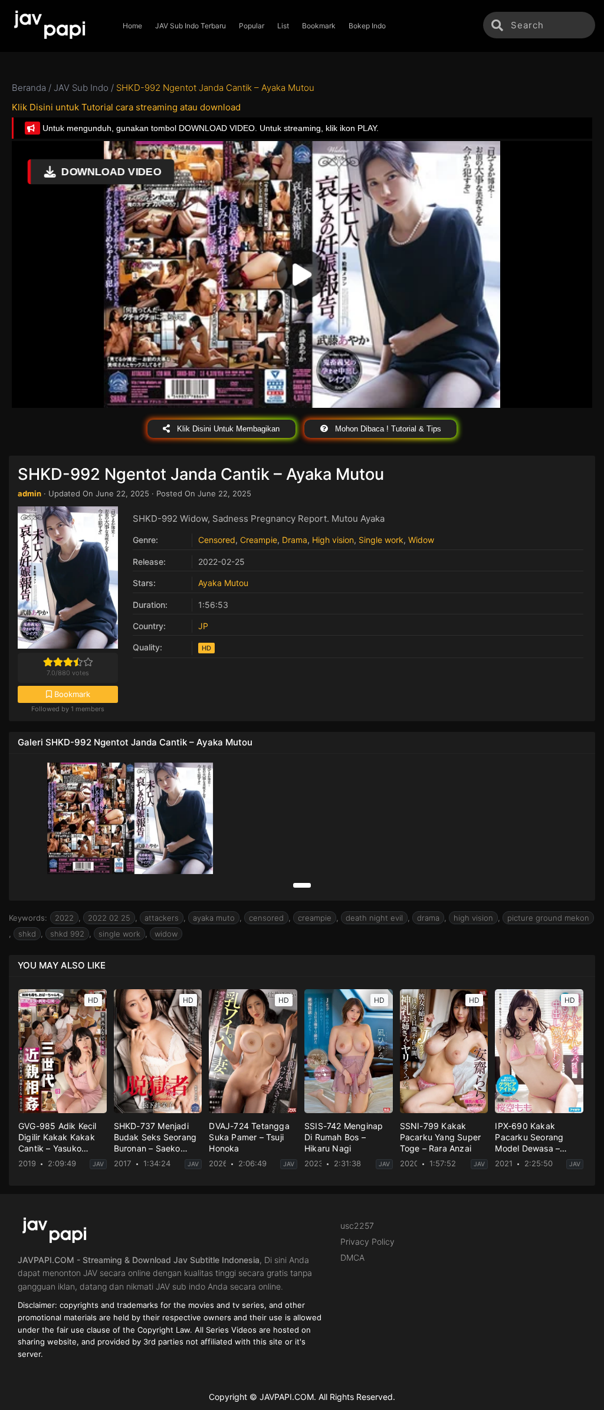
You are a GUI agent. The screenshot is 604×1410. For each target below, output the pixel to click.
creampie (314, 917)
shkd (27, 933)
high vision (473, 917)
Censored (216, 540)
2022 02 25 (109, 917)
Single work (381, 540)
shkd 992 (67, 933)
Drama (294, 540)
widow (166, 933)
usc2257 (357, 1226)
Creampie (258, 540)
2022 (64, 917)
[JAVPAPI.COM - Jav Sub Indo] (58, 26)
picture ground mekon (548, 917)
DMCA (352, 1257)
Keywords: (28, 917)
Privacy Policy (367, 1241)
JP (203, 626)
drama (428, 917)
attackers (162, 917)
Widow (421, 540)
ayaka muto (214, 917)
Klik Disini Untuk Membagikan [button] (227, 428)
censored (266, 917)
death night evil (374, 917)
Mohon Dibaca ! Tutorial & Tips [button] (387, 428)
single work (119, 933)
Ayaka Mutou (223, 583)
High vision (333, 540)
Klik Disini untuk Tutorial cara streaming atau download (126, 107)
